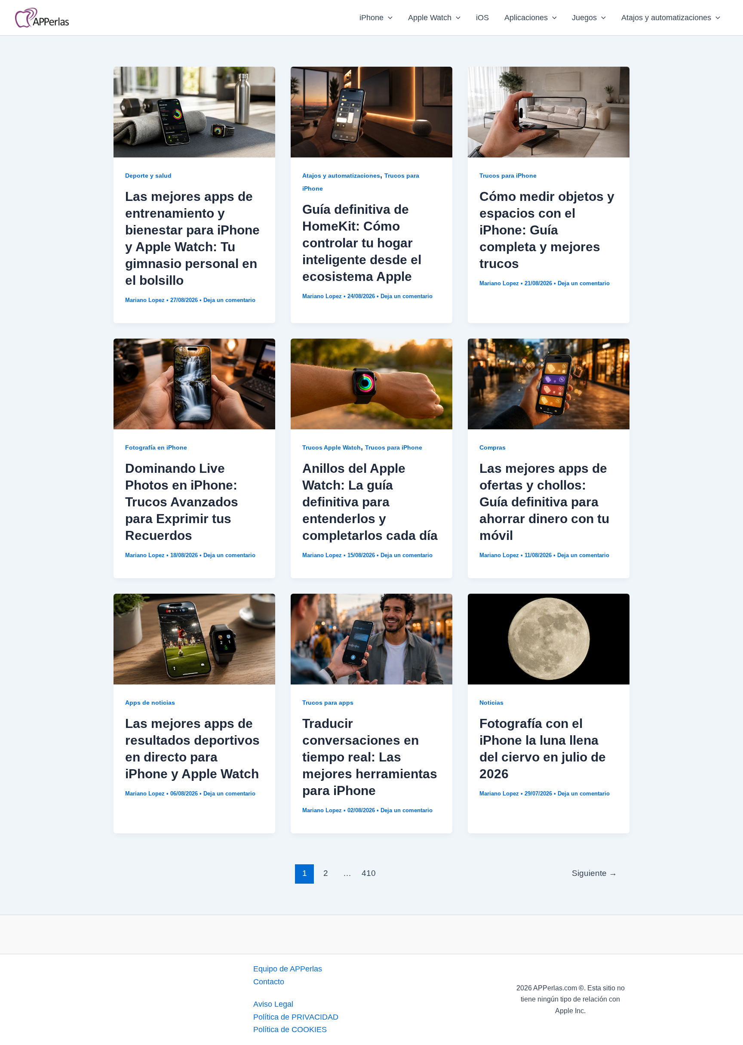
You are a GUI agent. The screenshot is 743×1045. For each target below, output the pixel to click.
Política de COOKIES (290, 1029)
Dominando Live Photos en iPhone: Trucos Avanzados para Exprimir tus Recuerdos (181, 502)
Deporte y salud (148, 175)
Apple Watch (429, 17)
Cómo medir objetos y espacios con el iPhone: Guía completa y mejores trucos (546, 230)
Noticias (491, 702)
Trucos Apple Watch (331, 447)
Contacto (268, 981)
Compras (492, 447)
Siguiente (594, 873)
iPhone (371, 17)
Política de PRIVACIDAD (295, 1017)
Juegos (584, 17)
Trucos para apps (327, 702)
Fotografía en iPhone (156, 447)
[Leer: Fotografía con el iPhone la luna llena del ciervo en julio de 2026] (548, 638)
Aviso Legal (273, 1004)
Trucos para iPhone (508, 175)
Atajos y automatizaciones (666, 17)
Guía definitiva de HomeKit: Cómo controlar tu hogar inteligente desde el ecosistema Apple (361, 243)
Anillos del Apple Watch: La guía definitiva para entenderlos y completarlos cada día (370, 502)
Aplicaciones (526, 17)
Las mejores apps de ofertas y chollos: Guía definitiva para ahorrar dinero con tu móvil (544, 502)
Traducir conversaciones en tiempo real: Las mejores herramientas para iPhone (369, 757)
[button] (388, 17)
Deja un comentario (229, 300)
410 (369, 873)
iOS (482, 17)
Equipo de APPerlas (287, 969)
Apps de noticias (150, 702)
